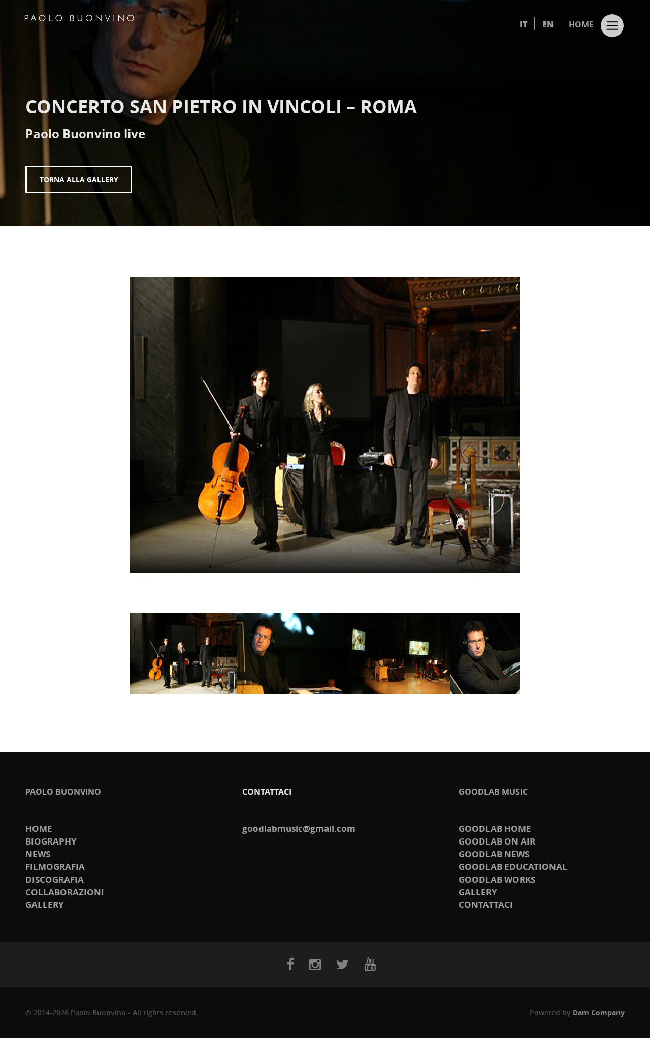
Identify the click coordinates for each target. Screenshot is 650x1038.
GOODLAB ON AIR (497, 841)
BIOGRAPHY (51, 841)
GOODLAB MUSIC (493, 791)
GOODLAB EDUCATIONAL (513, 866)
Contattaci (486, 905)
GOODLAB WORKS (497, 879)
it (523, 24)
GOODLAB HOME (495, 828)
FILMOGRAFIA (55, 866)
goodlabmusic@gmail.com (298, 828)
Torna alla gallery (79, 179)
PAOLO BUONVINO (63, 791)
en (548, 24)
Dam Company (599, 1012)
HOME (581, 24)
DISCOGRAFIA (54, 879)
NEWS (37, 854)
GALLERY (44, 905)
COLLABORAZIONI (64, 892)
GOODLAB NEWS (494, 854)
